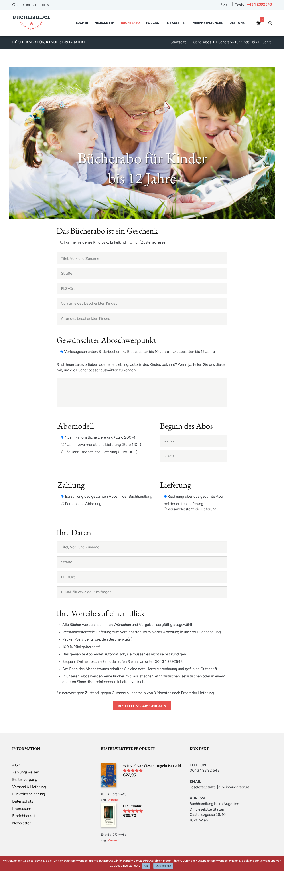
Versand (113, 799)
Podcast (153, 22)
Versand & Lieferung (29, 787)
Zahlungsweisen (25, 772)
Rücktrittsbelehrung (28, 794)
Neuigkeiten (105, 22)
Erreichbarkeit (24, 815)
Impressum (21, 808)
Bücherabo (130, 22)
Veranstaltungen (208, 22)
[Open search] (269, 23)
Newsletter (177, 22)
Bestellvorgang (24, 779)
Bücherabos (201, 42)
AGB (16, 765)
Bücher (82, 22)
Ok (146, 865)
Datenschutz (22, 801)
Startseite (178, 42)
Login (225, 4)
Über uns (237, 22)
